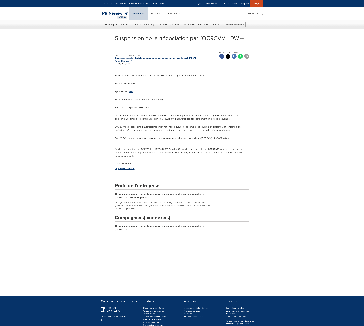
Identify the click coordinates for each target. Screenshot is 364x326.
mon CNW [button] (210, 3)
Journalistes (121, 3)
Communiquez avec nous (112, 316)
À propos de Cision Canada (196, 308)
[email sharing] (246, 56)
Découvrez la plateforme (153, 308)
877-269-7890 (110, 308)
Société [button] (216, 24)
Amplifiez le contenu (152, 322)
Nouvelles (138, 13)
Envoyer (256, 3)
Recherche (253, 13)
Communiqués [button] (110, 24)
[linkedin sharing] (234, 56)
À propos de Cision (192, 310)
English (199, 3)
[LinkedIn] (102, 320)
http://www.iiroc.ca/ (125, 168)
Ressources (107, 3)
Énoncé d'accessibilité (194, 316)
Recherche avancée (234, 24)
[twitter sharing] (228, 57)
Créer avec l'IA (149, 313)
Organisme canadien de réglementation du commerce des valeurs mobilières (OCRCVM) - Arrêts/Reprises (159, 196)
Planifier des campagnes (153, 310)
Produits (155, 13)
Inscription (244, 3)
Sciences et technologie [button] (144, 24)
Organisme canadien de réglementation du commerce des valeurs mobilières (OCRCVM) (159, 228)
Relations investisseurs (139, 3)
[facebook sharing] (221, 56)
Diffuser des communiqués (154, 316)
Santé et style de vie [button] (170, 24)
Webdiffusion (158, 3)
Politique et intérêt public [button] (196, 24)
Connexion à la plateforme (237, 310)
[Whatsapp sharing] (240, 56)
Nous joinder (174, 13)
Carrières (188, 313)
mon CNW (230, 313)
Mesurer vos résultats (152, 319)
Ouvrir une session (228, 3)
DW (131, 91)
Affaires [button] (125, 24)
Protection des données (236, 316)
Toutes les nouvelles (235, 308)
